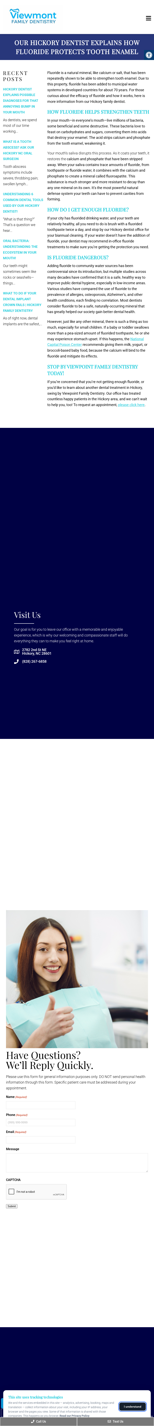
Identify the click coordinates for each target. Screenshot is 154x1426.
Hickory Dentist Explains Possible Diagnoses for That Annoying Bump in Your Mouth (20, 100)
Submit (12, 1206)
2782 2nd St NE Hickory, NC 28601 (37, 651)
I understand (132, 1406)
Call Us (40, 1421)
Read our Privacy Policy (74, 1415)
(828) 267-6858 (34, 661)
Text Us (117, 1421)
